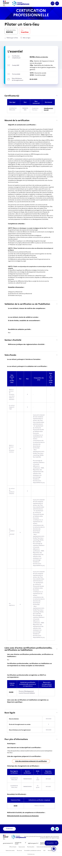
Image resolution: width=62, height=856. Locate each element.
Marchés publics (30, 847)
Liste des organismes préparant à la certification (31, 761)
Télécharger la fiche (12, 38)
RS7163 (15, 805)
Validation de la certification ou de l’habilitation (27, 303)
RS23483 (11, 692)
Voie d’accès (10, 354)
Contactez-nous (31, 854)
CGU (44, 850)
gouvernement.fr (7, 843)
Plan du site (19, 850)
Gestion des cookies (10, 850)
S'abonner (9, 829)
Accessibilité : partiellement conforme (32, 850)
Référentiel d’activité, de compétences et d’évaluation (23, 816)
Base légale (10, 712)
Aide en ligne (26, 38)
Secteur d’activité (13, 339)
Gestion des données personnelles (44, 847)
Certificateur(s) (12, 95)
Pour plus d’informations (16, 739)
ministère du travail (18, 843)
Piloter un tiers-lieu (39, 57)
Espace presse (22, 847)
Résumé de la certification (17, 120)
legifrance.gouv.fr (32, 843)
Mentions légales (51, 850)
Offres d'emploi (12, 847)
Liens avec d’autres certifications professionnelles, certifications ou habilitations (28, 648)
